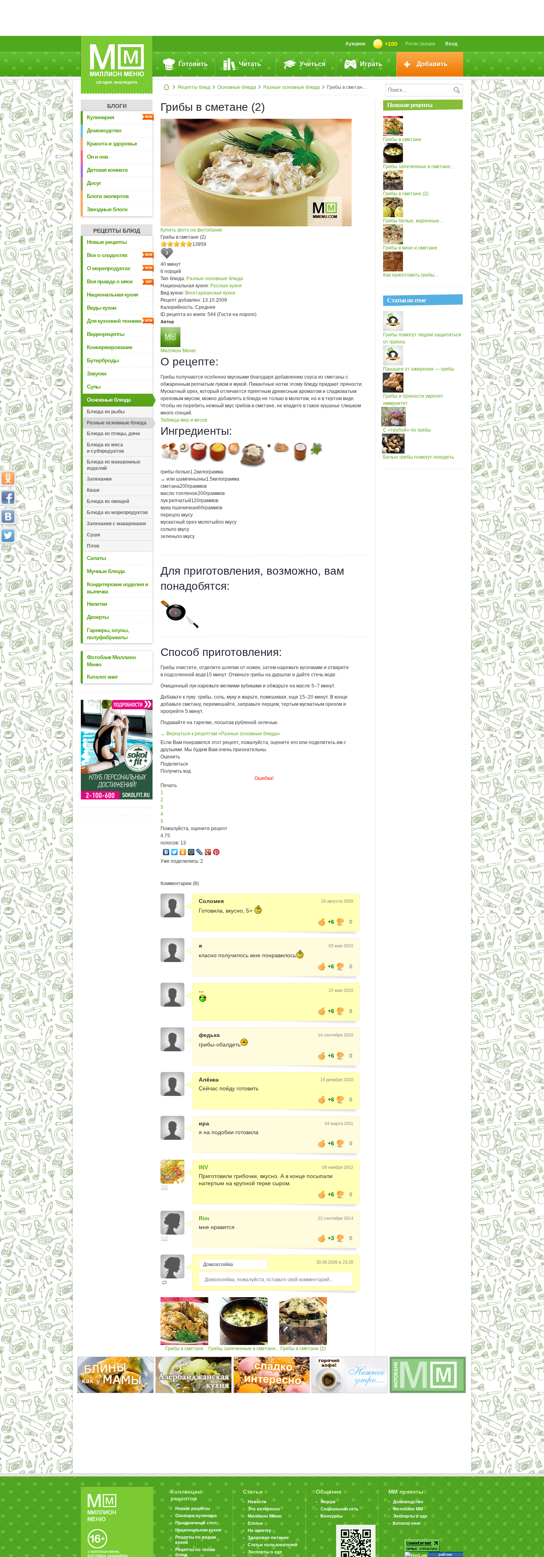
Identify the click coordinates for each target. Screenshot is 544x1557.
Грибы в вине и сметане (410, 248)
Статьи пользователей (272, 1544)
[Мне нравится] (322, 922)
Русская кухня (226, 286)
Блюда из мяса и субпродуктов (105, 448)
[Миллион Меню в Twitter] (8, 536)
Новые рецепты (107, 242)
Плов (93, 546)
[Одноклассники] (183, 852)
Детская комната (107, 170)
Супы (93, 386)
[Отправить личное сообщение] (164, 1188)
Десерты (98, 617)
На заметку (259, 1530)
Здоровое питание (268, 1537)
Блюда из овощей (108, 501)
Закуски (96, 373)
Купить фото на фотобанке (191, 230)
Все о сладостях (107, 255)
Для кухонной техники (114, 321)
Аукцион (355, 44)
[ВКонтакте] (166, 852)
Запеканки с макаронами (116, 523)
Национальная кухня (112, 294)
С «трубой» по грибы (407, 430)
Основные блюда (236, 87)
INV (203, 1167)
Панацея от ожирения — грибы (418, 369)
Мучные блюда (106, 571)
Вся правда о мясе (110, 281)
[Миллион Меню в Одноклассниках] (8, 478)
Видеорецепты (105, 334)
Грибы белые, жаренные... (413, 221)
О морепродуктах (108, 268)
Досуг (94, 183)
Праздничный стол (196, 1522)
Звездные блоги (107, 209)
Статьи (255, 1523)
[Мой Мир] (191, 852)
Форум (328, 1501)
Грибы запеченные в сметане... (243, 1348)
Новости (257, 1501)
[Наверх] (8, 571)
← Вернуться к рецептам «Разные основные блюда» (220, 733)
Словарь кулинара (196, 1515)
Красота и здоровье (112, 143)
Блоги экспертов (108, 196)
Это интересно (264, 1508)
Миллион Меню (178, 350)
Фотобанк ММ (408, 1508)
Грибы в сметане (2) (303, 1348)
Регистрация (420, 44)
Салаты (96, 558)
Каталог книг (102, 676)
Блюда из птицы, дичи (113, 433)
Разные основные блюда (291, 87)
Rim (204, 1218)
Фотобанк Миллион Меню (111, 661)
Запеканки (99, 479)
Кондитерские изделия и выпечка (117, 588)
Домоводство (104, 130)
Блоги (117, 106)
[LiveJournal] (200, 852)
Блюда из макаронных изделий (114, 465)
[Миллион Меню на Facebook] (8, 497)
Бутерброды (103, 360)
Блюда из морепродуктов (117, 512)
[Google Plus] (208, 852)
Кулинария (100, 117)
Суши (93, 535)
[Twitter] (174, 852)
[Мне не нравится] (340, 922)
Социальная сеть (339, 1508)
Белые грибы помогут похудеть (418, 457)
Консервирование (109, 347)
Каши (93, 490)
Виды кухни (101, 307)
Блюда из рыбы (106, 411)
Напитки (97, 604)
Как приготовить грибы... (410, 275)
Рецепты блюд (194, 87)
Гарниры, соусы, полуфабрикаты (108, 633)
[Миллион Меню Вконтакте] (8, 516)
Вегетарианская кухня (210, 293)
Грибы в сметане (184, 1348)
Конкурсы (331, 1516)
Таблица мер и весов (183, 420)
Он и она (97, 156)
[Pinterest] (216, 852)
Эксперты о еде (265, 1551)
